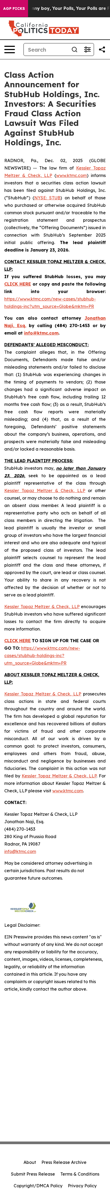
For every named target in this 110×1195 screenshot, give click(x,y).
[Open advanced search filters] (87, 49)
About (29, 1162)
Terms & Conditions (79, 1174)
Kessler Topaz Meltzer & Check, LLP (44, 490)
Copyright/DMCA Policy (38, 1185)
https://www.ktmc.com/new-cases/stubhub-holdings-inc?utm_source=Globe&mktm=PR (42, 655)
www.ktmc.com (71, 175)
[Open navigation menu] (9, 49)
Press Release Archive (64, 1162)
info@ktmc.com (20, 851)
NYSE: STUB (47, 197)
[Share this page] (102, 49)
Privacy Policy (82, 1185)
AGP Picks (14, 8)
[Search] (74, 49)
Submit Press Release (33, 1174)
